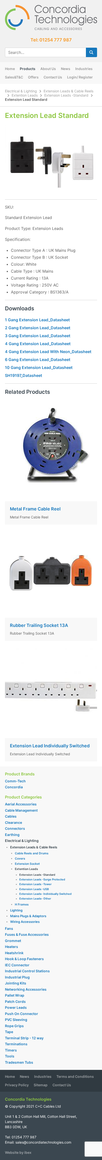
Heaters (11, 946)
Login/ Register (80, 77)
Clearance (13, 822)
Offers (33, 77)
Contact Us (53, 77)
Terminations (16, 1044)
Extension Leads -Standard (66, 95)
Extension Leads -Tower (35, 884)
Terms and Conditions (75, 1076)
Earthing (12, 835)
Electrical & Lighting (21, 91)
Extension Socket (27, 864)
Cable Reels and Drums (32, 853)
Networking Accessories (26, 989)
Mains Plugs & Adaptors (28, 916)
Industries (84, 69)
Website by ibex (18, 1152)
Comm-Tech (15, 781)
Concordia (14, 787)
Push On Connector (21, 1014)
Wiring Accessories (25, 922)
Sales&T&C (14, 77)
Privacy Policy (17, 1085)
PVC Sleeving (16, 1019)
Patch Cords (15, 1001)
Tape (9, 1032)
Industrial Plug (17, 977)
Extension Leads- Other (35, 898)
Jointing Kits (15, 983)
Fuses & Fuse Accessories (27, 934)
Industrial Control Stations (27, 971)
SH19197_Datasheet (23, 375)
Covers (20, 858)
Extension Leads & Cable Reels (68, 91)
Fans (9, 928)
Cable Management (21, 810)
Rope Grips (14, 1026)
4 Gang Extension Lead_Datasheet (38, 343)
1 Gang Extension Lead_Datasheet (37, 319)
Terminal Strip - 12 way (24, 1038)
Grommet (13, 941)
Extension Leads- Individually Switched (45, 894)
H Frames (22, 904)
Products (27, 69)
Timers (11, 1050)
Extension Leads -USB (34, 889)
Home (10, 69)
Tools (9, 1056)
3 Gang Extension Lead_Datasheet (37, 335)
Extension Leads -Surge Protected (42, 879)
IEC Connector (17, 965)
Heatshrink (14, 953)
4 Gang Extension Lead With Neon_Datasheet (48, 351)
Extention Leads (25, 95)
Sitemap (41, 1085)
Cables (11, 816)
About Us (48, 69)
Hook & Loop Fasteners (24, 959)
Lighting (16, 910)
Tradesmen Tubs (19, 1062)
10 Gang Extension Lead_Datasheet (39, 367)
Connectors (15, 828)
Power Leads (16, 1007)
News (65, 69)
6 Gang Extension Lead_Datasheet (37, 359)
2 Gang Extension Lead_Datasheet (37, 327)
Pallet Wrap (15, 995)
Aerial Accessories (21, 804)
